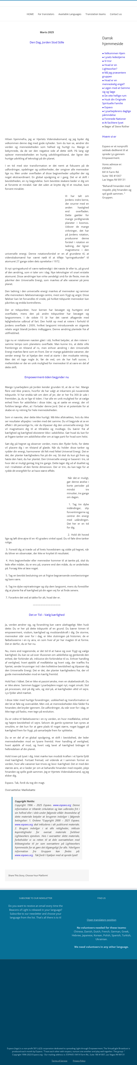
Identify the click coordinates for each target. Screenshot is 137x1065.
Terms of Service (59, 1060)
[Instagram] (97, 906)
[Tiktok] (102, 906)
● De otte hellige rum (114, 95)
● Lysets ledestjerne (113, 57)
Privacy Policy (79, 1060)
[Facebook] (93, 906)
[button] (127, 14)
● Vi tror (107, 61)
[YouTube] (106, 906)
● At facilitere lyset (112, 122)
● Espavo (107, 107)
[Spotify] (111, 906)
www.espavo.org (62, 805)
